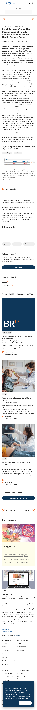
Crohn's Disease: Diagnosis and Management (17, 559)
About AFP (20, 673)
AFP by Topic (6, 650)
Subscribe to (9, 594)
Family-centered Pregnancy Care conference (16, 463)
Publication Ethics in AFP (23, 677)
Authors (19, 643)
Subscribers (20, 650)
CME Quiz (5, 657)
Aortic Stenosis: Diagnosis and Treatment (16, 562)
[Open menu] (3, 3)
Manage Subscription (8, 676)
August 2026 (10, 547)
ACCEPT (25, 703)
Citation (4, 282)
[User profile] (29, 3)
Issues (4, 646)
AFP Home (5, 643)
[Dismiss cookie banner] (31, 685)
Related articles (6, 285)
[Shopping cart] (25, 3)
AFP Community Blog (8, 660)
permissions (11, 621)
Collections (5, 653)
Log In (4, 234)
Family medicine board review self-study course (17, 337)
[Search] (33, 3)
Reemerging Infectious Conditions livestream (16, 399)
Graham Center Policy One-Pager (13, 26)
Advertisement (18, 8)
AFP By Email (6, 680)
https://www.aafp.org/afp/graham (13, 217)
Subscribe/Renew (7, 673)
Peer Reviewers (21, 646)
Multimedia (5, 664)
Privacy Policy (24, 698)
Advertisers (20, 653)
